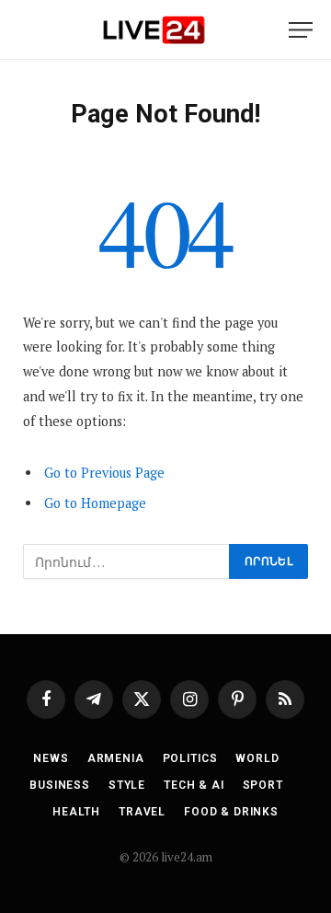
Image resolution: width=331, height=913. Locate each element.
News (50, 758)
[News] (153, 30)
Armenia (115, 758)
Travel (142, 811)
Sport (263, 785)
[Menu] (301, 30)
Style (126, 785)
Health (76, 811)
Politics (190, 758)
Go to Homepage (95, 503)
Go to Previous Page (104, 472)
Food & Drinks (231, 811)
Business (59, 785)
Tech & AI (194, 785)
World (257, 758)
